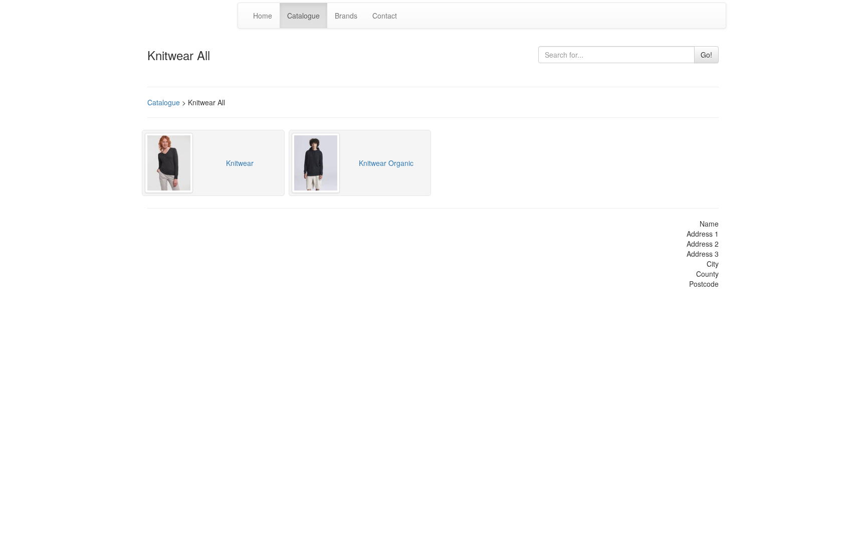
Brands (346, 16)
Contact (384, 16)
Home (262, 16)
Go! (706, 55)
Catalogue (303, 16)
